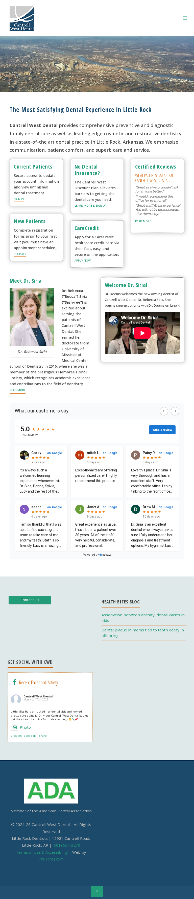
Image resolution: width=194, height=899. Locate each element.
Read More (143, 221)
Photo (25, 727)
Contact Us (29, 599)
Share (43, 735)
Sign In (19, 199)
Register (20, 254)
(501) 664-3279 (66, 845)
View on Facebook (23, 735)
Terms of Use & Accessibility (42, 852)
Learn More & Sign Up (91, 205)
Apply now (83, 260)
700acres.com (51, 858)
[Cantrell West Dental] (22, 18)
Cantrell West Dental (38, 696)
